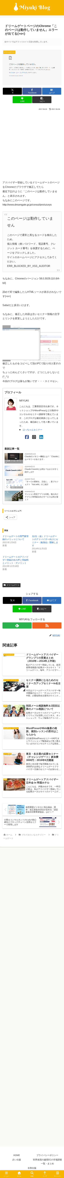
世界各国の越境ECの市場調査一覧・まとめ (47, 1161)
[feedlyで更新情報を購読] (17, 625)
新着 (20, 475)
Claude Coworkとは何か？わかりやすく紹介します (41, 470)
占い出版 (16, 1159)
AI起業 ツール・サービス (13, 461)
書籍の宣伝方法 (16, 487)
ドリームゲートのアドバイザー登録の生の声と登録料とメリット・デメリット (15, 560)
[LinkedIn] (41, 437)
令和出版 (32, 1168)
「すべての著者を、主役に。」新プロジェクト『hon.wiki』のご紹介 (41, 483)
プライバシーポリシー (47, 1155)
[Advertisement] (32, 144)
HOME (16, 1155)
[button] (41, 99)
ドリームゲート (13, 585)
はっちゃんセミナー (32, 429)
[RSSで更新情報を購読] (47, 625)
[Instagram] (34, 437)
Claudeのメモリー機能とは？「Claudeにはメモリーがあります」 (42, 457)
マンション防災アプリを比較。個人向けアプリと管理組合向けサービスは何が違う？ (41, 497)
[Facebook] (27, 437)
